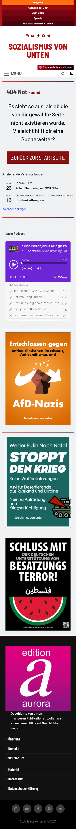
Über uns (14, 739)
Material (13, 769)
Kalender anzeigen (14, 209)
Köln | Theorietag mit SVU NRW (36, 188)
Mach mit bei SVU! (38, 7)
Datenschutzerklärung (23, 788)
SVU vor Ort (16, 758)
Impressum (15, 779)
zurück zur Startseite (38, 157)
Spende (38, 18)
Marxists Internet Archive (38, 23)
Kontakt (13, 748)
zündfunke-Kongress (30, 200)
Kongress (38, 2)
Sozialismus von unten (38, 50)
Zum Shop (38, 12)
